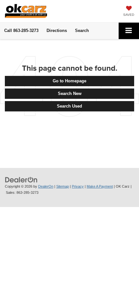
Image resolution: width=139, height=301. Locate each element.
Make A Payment (100, 186)
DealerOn (45, 186)
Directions (57, 30)
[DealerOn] (21, 179)
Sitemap (62, 186)
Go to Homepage (69, 80)
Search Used (69, 106)
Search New (69, 93)
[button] (21, 30)
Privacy (78, 186)
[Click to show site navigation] (129, 31)
